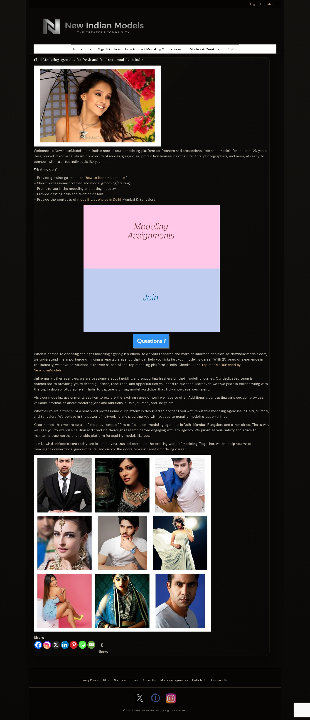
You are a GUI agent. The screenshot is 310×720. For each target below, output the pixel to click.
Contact (269, 4)
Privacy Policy (89, 680)
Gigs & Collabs (109, 49)
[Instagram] (47, 645)
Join (90, 49)
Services (175, 49)
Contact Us (219, 680)
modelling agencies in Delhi (99, 199)
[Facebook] (38, 645)
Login (253, 4)
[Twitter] (139, 705)
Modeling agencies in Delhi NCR (183, 680)
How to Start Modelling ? (144, 49)
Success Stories (126, 680)
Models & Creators (204, 49)
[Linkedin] (65, 645)
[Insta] (171, 705)
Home (77, 49)
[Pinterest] (74, 645)
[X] (56, 645)
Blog (106, 680)
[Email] (91, 645)
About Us (149, 680)
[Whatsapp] (82, 645)
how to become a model (105, 178)
